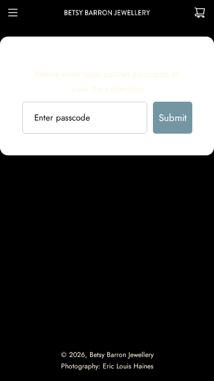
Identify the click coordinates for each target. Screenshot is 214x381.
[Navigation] (12, 12)
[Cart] (199, 12)
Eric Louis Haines (128, 366)
